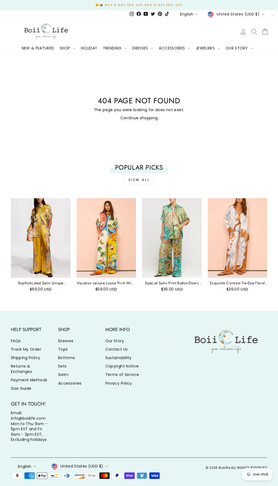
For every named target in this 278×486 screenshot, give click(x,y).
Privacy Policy (118, 383)
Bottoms (66, 357)
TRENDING (113, 48)
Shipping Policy (25, 357)
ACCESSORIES (172, 48)
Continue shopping (139, 118)
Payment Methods (29, 380)
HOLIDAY (89, 48)
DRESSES (140, 48)
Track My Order (26, 349)
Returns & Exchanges (21, 368)
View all (139, 179)
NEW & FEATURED (38, 48)
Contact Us (116, 349)
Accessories (70, 383)
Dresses (65, 341)
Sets (62, 366)
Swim (63, 374)
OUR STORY (237, 48)
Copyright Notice (122, 366)
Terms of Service (122, 374)
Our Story (114, 341)
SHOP (65, 48)
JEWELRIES (206, 48)
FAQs (16, 341)
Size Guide (21, 388)
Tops (63, 349)
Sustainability (118, 357)
